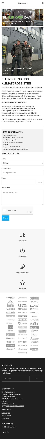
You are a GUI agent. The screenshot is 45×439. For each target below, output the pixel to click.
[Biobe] (10, 305)
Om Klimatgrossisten (9, 427)
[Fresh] (34, 320)
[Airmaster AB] (22, 301)
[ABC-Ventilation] (10, 298)
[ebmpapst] (22, 309)
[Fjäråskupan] (34, 316)
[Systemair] (22, 349)
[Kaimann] (34, 331)
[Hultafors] (34, 327)
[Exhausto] (22, 312)
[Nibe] (10, 342)
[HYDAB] (22, 331)
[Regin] (34, 342)
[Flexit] (34, 312)
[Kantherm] (10, 334)
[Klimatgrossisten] (10, 338)
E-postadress (6, 168)
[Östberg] (22, 353)
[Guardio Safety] (22, 323)
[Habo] (34, 323)
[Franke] (22, 320)
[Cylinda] (10, 309)
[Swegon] (10, 349)
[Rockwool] (10, 345)
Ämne (4, 159)
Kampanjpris (6, 413)
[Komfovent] (22, 338)
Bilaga (4, 178)
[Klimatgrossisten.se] (22, 3)
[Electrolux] (34, 309)
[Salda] (22, 345)
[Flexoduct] (10, 316)
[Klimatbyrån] (22, 334)
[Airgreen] (10, 301)
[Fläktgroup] (10, 320)
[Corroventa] (34, 305)
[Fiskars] (22, 316)
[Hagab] (10, 327)
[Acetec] (22, 298)
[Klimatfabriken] (34, 334)
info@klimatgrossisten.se (15, 406)
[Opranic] (22, 342)
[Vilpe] (34, 349)
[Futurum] (10, 323)
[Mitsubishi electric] (34, 338)
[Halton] (22, 327)
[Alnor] (34, 298)
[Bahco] (34, 301)
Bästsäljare (5, 418)
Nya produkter (6, 415)
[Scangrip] (34, 345)
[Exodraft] (10, 312)
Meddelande (6, 188)
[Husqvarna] (10, 331)
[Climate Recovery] (22, 305)
